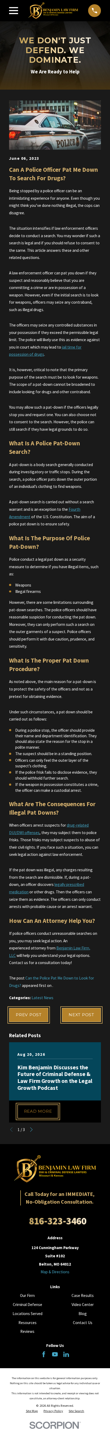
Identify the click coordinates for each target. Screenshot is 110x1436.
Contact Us (82, 1322)
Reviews (27, 1331)
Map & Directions (55, 1271)
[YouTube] (55, 1354)
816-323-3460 (58, 1221)
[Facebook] (43, 1354)
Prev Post (29, 1014)
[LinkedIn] (66, 1354)
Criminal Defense (27, 1304)
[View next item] (31, 1129)
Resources (27, 1322)
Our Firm (27, 1295)
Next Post (81, 1014)
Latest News (42, 997)
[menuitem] (32, 1411)
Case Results (83, 1295)
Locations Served (27, 1313)
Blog (82, 1313)
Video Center (83, 1304)
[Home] (53, 10)
